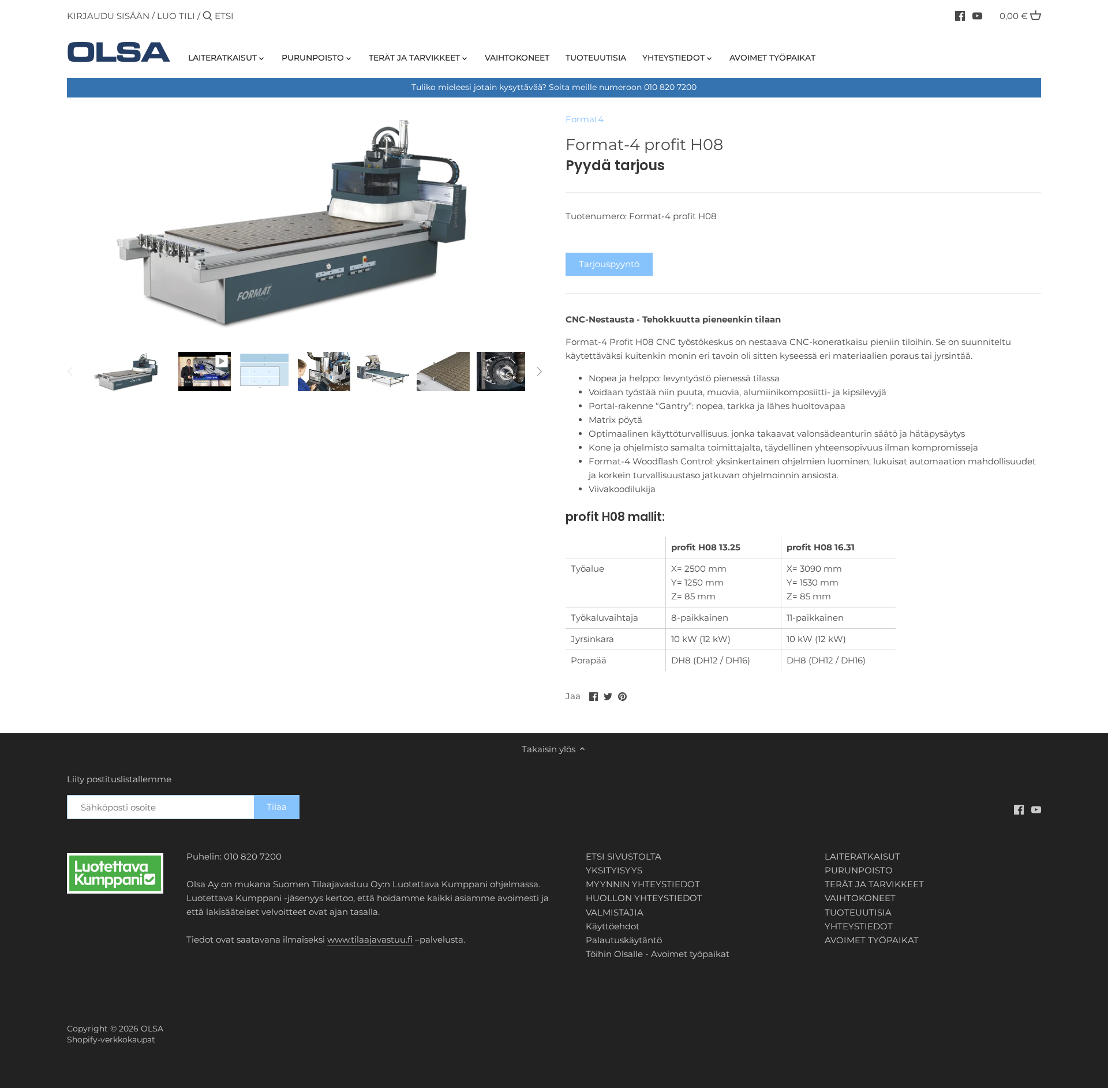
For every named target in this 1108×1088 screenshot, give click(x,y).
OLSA (152, 1028)
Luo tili (176, 15)
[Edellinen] (70, 371)
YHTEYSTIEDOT (859, 926)
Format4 (585, 119)
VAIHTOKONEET (860, 897)
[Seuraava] (539, 371)
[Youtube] (977, 16)
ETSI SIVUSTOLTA (623, 856)
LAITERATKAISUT (862, 856)
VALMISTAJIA (614, 912)
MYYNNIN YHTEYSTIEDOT (643, 884)
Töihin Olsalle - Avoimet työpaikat (657, 953)
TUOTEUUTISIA (858, 912)
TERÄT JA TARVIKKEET (874, 884)
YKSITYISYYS (614, 870)
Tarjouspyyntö (609, 263)
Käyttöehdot (612, 926)
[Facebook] (960, 16)
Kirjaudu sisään (108, 15)
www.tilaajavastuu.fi (370, 939)
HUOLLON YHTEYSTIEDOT (644, 897)
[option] (128, 371)
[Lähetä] (207, 16)
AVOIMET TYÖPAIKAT (872, 940)
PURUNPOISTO (859, 870)
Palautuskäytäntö (624, 940)
